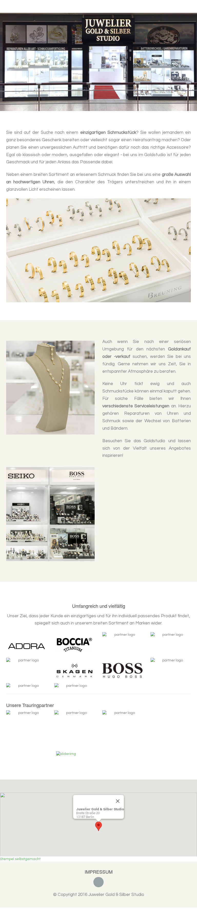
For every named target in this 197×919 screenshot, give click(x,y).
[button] (6, 54)
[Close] (118, 785)
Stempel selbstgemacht (20, 843)
